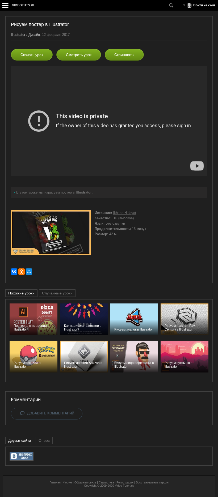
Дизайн (34, 35)
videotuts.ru (24, 5)
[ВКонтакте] (14, 271)
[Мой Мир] (29, 271)
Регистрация (124, 482)
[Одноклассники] (21, 271)
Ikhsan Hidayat (124, 213)
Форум (67, 482)
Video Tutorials (124, 485)
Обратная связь (85, 482)
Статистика (106, 482)
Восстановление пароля (152, 482)
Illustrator (18, 35)
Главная (55, 482)
